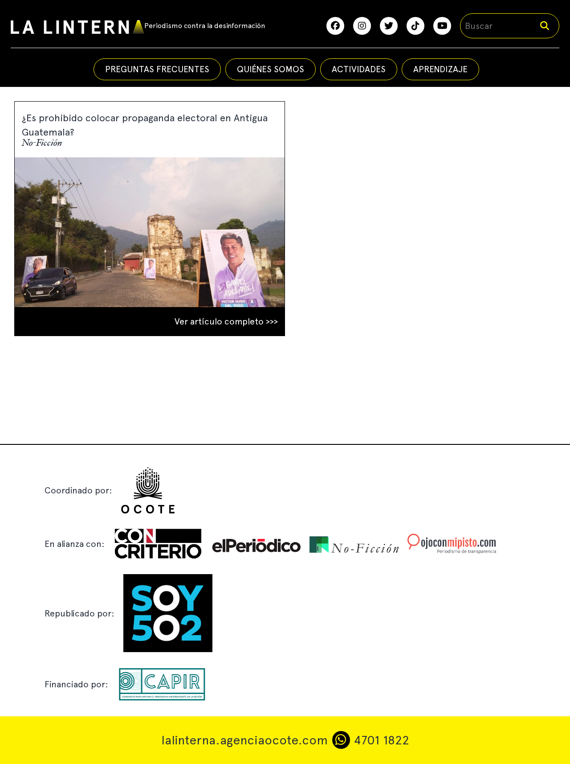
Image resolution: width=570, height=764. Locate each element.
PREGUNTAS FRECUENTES (157, 69)
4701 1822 (379, 740)
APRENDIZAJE (440, 69)
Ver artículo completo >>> (226, 321)
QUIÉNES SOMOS (270, 69)
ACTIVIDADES (359, 69)
